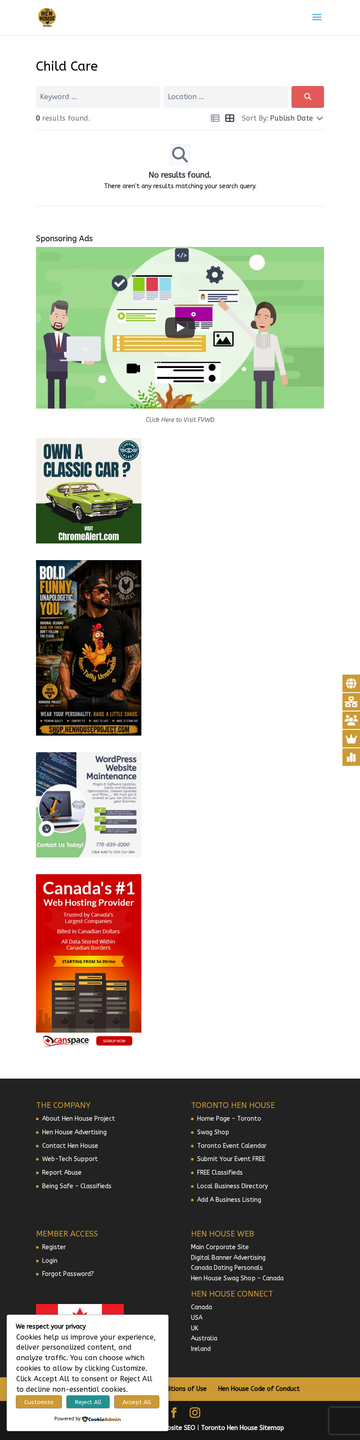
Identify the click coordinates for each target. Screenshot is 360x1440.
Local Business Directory (232, 1186)
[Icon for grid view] (229, 119)
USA (196, 1318)
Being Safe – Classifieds (77, 1186)
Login (50, 1261)
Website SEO (176, 1428)
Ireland (201, 1349)
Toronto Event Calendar (231, 1146)
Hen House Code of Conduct (259, 1389)
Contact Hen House (70, 1146)
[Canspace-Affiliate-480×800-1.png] (88, 1047)
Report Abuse (62, 1172)
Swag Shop (213, 1132)
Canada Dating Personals (227, 1268)
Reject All (88, 1402)
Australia (204, 1338)
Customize (39, 1402)
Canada (201, 1307)
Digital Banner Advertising (228, 1257)
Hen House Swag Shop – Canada (237, 1278)
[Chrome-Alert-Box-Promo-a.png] (88, 541)
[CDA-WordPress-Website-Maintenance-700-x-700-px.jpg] (88, 855)
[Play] (180, 327)
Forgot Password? (68, 1274)
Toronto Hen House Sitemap (242, 1428)
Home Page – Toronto (229, 1118)
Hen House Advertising (74, 1132)
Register (54, 1247)
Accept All (136, 1402)
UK (194, 1328)
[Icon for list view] (214, 119)
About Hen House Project (78, 1118)
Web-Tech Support (70, 1159)
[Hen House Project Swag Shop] (88, 733)
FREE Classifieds (220, 1172)
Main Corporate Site (220, 1247)
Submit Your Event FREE (231, 1159)
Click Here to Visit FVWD (180, 420)
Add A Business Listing (229, 1200)
